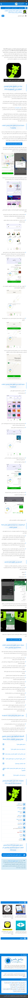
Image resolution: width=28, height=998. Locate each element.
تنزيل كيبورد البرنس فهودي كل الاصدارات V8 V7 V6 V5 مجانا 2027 (7, 917)
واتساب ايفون (14, 982)
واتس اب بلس (6, 989)
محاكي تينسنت (22, 985)
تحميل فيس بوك (22, 982)
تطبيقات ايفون (7, 8)
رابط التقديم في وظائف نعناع (13, 640)
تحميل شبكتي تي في (21, 987)
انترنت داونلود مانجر (14, 985)
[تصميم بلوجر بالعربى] (7, 996)
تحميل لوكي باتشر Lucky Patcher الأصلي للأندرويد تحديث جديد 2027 (7, 933)
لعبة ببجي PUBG (13, 989)
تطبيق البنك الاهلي (21, 989)
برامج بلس (17, 996)
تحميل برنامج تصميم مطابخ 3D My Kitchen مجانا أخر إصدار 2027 (21, 932)
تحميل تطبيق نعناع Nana (13, 861)
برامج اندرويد (20, 8)
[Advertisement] (14, 33)
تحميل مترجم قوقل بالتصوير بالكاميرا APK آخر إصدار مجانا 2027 (21, 916)
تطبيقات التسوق (14, 8)
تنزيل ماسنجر (7, 982)
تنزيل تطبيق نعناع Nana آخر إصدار (13, 144)
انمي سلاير (13, 987)
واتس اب (23, 991)
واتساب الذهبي (16, 991)
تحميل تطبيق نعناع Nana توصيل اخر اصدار (12, 855)
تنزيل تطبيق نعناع (18, 107)
